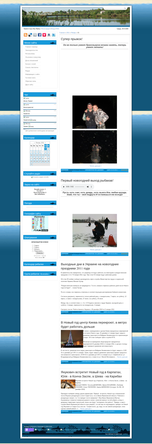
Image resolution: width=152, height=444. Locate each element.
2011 (67, 32)
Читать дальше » (95, 166)
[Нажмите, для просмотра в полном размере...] (94, 128)
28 (43, 161)
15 (45, 155)
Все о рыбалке (39, 13)
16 (48, 155)
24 (31, 161)
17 (31, 158)
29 (45, 161)
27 (40, 161)
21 (43, 158)
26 (37, 161)
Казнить (37, 249)
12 (37, 155)
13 (40, 155)
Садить (36, 245)
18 (34, 158)
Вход (53, 29)
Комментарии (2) (66, 171)
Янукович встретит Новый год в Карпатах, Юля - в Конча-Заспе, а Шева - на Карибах (91, 374)
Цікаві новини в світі (75, 312)
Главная (62, 32)
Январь (73, 32)
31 (31, 164)
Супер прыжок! (72, 39)
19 (37, 158)
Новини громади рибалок (77, 170)
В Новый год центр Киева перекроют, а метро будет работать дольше (94, 324)
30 (48, 161)
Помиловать (38, 251)
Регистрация (45, 29)
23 (48, 158)
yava (105, 170)
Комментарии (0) (66, 254)
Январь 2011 (40, 143)
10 (31, 155)
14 (43, 155)
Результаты (37, 255)
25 (34, 161)
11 (34, 155)
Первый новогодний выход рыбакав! (87, 180)
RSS (57, 29)
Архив (43, 255)
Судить (36, 247)
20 (40, 158)
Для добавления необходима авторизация (40, 131)
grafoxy (125, 434)
